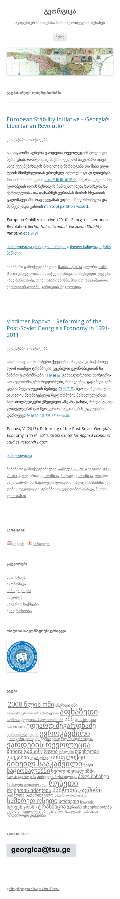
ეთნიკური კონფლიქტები (29, 738)
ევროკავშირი (65, 733)
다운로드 (52, 375)
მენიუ (60, 37)
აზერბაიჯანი (66, 705)
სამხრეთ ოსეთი (32, 800)
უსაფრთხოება (19, 610)
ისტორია (15, 597)
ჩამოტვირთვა (19, 455)
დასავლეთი (16, 727)
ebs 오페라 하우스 (60, 179)
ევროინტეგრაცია (23, 734)
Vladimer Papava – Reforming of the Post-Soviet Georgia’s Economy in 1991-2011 (58, 328)
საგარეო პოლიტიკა (70, 795)
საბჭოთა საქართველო (30, 795)
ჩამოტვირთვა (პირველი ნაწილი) (37, 246)
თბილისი (66, 751)
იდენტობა (87, 751)
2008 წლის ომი (31, 704)
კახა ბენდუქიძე (20, 280)
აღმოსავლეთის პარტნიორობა (35, 719)
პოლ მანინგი (93, 776)
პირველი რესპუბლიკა (57, 776)
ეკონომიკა (49, 475)
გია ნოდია (85, 719)
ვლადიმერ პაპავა (78, 489)
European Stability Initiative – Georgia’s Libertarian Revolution (58, 122)
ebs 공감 (31, 233)
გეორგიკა (60, 11)
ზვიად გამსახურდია (32, 751)
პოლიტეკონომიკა (56, 273)
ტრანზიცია (50, 489)
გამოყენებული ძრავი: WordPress (33, 888)
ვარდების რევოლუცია (61, 286)
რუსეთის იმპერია (29, 790)
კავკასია (18, 757)
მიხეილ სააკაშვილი (89, 280)
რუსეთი (63, 782)
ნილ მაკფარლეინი (21, 777)
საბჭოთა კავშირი (77, 790)
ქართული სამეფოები (65, 811)
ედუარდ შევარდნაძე (61, 725)
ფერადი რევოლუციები (27, 811)
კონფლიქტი (67, 757)
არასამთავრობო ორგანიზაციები (33, 713)
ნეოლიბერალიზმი (23, 286)
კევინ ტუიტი (39, 758)
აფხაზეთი (79, 711)
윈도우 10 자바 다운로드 (48, 415)
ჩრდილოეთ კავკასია (26, 815)
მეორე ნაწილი (83, 246)
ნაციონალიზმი (28, 770)
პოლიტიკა (16, 577)
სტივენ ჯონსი (22, 806)
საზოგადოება (19, 590)
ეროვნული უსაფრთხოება (72, 738)
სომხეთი (69, 801)
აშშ (69, 719)
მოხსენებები (85, 273)
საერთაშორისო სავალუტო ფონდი (37, 482)
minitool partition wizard (66, 206)
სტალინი (87, 801)
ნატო (88, 764)
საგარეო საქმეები (23, 604)
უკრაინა (74, 807)
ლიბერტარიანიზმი (52, 280)
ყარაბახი (90, 811)
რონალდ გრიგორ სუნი (27, 784)
